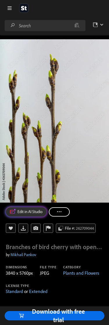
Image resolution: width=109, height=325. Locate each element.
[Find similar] (77, 25)
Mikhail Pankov (23, 254)
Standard (14, 291)
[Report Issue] (48, 228)
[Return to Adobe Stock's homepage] (23, 8)
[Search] (13, 25)
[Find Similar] (36, 228)
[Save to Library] (11, 228)
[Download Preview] (23, 228)
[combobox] (45, 25)
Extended (38, 291)
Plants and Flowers (81, 273)
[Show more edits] (59, 212)
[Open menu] (10, 8)
